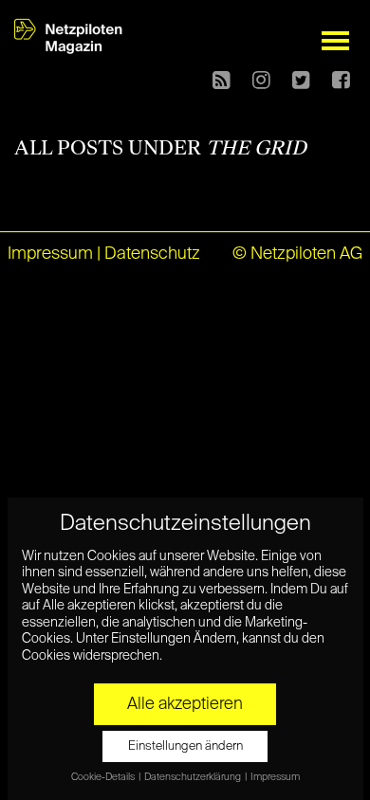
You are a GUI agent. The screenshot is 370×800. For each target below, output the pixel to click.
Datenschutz (152, 254)
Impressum (50, 254)
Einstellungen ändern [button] (185, 746)
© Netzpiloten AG (297, 254)
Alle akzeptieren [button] (185, 704)
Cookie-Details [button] (104, 777)
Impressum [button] (275, 777)
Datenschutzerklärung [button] (193, 777)
